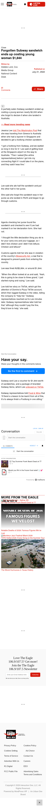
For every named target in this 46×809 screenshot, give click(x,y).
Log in (35, 428)
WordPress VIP (20, 791)
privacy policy (25, 678)
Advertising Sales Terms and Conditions (33, 772)
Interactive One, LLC (29, 785)
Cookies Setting (10, 751)
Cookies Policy (30, 746)
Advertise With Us (11, 761)
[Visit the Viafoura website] (40, 480)
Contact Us (28, 756)
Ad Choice (30, 751)
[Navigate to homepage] (14, 4)
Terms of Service (11, 756)
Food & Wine (34, 393)
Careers (27, 761)
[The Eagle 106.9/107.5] (14, 738)
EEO (26, 766)
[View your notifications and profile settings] (25, 4)
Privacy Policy (10, 746)
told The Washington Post (25, 130)
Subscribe (35, 675)
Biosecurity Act (23, 255)
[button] (23, 47)
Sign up (40, 428)
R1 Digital (8, 766)
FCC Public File (11, 771)
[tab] (7, 446)
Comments (5, 90)
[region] (23, 455)
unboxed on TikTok (34, 386)
